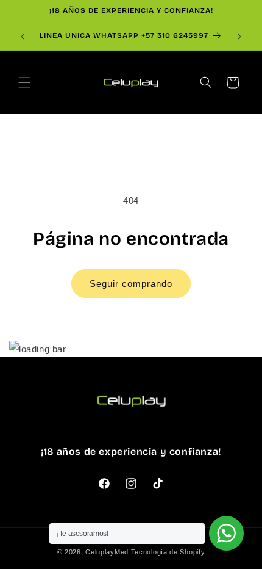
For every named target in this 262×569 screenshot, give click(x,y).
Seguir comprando (131, 283)
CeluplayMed (107, 552)
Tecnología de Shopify (168, 552)
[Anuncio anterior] (22, 36)
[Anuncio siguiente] (239, 36)
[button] (24, 82)
